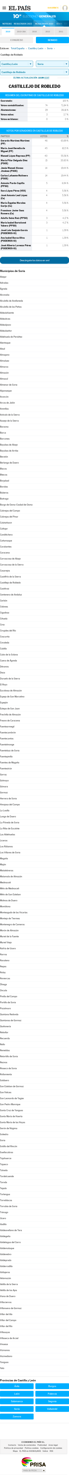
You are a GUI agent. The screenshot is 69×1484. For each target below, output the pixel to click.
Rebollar (4, 1032)
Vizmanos (5, 1350)
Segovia (52, 1401)
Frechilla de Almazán (10, 714)
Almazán (4, 372)
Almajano (4, 354)
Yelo (2, 1368)
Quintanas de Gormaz (10, 1020)
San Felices (5, 1092)
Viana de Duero (7, 1296)
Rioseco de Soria (8, 1068)
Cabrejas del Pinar (9, 516)
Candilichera (6, 534)
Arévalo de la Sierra (10, 414)
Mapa (59, 24)
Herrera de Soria (8, 798)
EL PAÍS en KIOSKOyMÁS (30, 1451)
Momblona (5, 906)
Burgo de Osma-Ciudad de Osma (16, 504)
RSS (51, 1451)
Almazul (4, 378)
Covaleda (4, 642)
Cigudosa (4, 612)
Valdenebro (5, 1254)
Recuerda (5, 1038)
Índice (45, 1451)
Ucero (3, 1218)
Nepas (3, 966)
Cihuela (3, 618)
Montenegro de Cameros (12, 924)
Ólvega (3, 984)
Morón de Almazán (9, 930)
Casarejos (5, 570)
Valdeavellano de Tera (11, 1230)
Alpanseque (6, 390)
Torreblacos (6, 1200)
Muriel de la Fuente (9, 936)
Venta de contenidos (27, 1445)
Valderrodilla (6, 1266)
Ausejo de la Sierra (9, 420)
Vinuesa (4, 1344)
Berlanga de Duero (9, 462)
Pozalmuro (5, 1008)
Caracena (5, 552)
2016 (34, 32)
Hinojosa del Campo (10, 804)
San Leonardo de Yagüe (12, 1098)
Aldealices (5, 318)
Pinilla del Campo (8, 996)
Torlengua (5, 1194)
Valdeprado (5, 1260)
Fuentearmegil (7, 726)
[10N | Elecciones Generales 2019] (34, 16)
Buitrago (4, 498)
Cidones (4, 606)
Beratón (4, 456)
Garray (3, 774)
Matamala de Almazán (11, 876)
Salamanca (17, 1401)
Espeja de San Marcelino (12, 696)
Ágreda (3, 288)
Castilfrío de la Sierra (10, 576)
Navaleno (4, 960)
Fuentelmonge (7, 744)
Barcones (5, 438)
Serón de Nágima (8, 1128)
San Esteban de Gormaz (12, 1086)
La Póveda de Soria (9, 822)
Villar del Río (6, 1326)
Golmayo (4, 780)
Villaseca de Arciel (9, 1338)
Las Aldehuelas (7, 834)
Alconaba (4, 294)
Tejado (3, 1188)
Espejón (4, 702)
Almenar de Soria (8, 384)
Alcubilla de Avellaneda (11, 300)
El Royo (3, 684)
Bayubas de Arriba (9, 450)
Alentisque (5, 342)
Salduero (4, 1080)
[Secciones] (4, 8)
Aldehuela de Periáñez (11, 336)
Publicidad (42, 1445)
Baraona (4, 426)
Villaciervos (6, 1302)
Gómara (4, 786)
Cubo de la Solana (9, 654)
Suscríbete (53, 8)
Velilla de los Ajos (8, 1290)
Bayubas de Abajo (9, 444)
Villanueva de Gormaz (11, 1308)
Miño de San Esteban (10, 894)
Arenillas (4, 408)
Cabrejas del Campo (10, 510)
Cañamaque (6, 540)
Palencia (52, 1393)
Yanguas (4, 1362)
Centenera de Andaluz (11, 594)
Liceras (3, 840)
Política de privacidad (13, 1448)
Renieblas (5, 1050)
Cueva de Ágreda (8, 660)
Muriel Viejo (6, 942)
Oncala (3, 990)
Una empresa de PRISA (33, 1462)
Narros (3, 954)
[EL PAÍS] (19, 8)
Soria (2, 1140)
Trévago (4, 1212)
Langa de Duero (8, 816)
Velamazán (5, 1278)
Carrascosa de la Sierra (12, 564)
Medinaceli (5, 882)
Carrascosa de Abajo (10, 558)
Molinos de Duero (8, 900)
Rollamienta (6, 1074)
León (17, 1393)
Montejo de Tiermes (10, 918)
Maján (3, 864)
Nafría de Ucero (8, 948)
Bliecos (3, 474)
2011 (61, 32)
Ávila (16, 1386)
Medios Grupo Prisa (33, 1470)
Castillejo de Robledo (10, 582)
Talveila (4, 1170)
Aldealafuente (7, 312)
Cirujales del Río (8, 630)
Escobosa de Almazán (11, 690)
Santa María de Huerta (11, 1116)
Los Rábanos (6, 846)
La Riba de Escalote (9, 828)
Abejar (3, 276)
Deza (2, 672)
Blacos (3, 468)
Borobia (4, 486)
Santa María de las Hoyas (12, 1122)
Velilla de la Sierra (9, 1284)
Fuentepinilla (6, 756)
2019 (8, 32)
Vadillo (3, 1224)
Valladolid (52, 1408)
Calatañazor (6, 522)
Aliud (2, 348)
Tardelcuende (7, 1176)
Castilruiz (4, 588)
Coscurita (5, 636)
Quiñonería (5, 1026)
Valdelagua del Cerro (10, 1242)
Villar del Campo (8, 1320)
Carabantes (6, 546)
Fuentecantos (6, 738)
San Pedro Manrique (10, 1104)
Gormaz (4, 792)
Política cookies (32, 1448)
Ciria (2, 624)
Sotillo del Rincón (8, 1146)
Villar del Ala (6, 1314)
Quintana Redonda (9, 1014)
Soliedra (4, 1134)
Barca (3, 432)
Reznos (3, 1062)
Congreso (16, 40)
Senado (52, 40)
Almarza (4, 366)
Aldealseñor (6, 330)
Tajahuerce (5, 1158)
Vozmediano (6, 1356)
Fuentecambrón (8, 732)
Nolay (3, 972)
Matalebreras (6, 870)
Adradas (4, 282)
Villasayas (5, 1332)
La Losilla (4, 810)
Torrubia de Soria (8, 1206)
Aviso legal (53, 1445)
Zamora (17, 1416)
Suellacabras (6, 1152)
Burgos (52, 1386)
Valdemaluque (7, 1248)
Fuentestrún (6, 768)
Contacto (12, 1445)
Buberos (4, 492)
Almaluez (4, 360)
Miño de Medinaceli (9, 888)
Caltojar (4, 528)
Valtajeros (5, 1272)
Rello (2, 1044)
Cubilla (3, 648)
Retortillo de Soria (9, 1056)
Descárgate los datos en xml (34, 260)
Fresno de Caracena (10, 720)
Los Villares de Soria (10, 852)
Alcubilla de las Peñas (11, 306)
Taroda (3, 1182)
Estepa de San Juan (10, 708)
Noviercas (5, 978)
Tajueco (4, 1164)
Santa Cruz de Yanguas (11, 1110)
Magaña (4, 858)
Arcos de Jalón (7, 402)
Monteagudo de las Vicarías (13, 912)
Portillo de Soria (8, 1002)
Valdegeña (5, 1236)
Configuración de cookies (51, 1448)
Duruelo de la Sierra (10, 678)
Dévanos (4, 666)
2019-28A (21, 32)
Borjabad (4, 480)
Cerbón (3, 600)
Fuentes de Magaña (9, 762)
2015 (47, 32)
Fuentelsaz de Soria (9, 750)
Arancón (4, 396)
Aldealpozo (5, 324)
